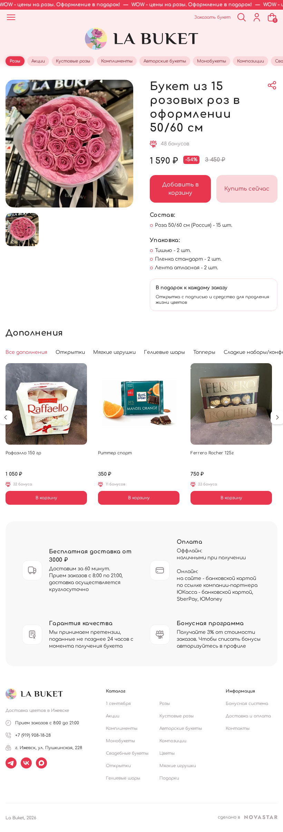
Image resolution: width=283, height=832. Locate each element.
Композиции (172, 740)
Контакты (238, 728)
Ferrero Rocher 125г (212, 453)
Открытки (118, 765)
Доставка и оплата (248, 716)
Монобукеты (120, 740)
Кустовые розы (176, 716)
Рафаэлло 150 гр (23, 453)
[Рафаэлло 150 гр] (46, 404)
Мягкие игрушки (177, 765)
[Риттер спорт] (138, 404)
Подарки (169, 778)
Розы (164, 703)
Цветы (167, 753)
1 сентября (118, 703)
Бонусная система (247, 703)
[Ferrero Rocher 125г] (231, 404)
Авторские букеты (180, 728)
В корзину (46, 497)
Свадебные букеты (127, 753)
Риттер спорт (115, 453)
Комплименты (121, 728)
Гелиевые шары (123, 778)
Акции (112, 716)
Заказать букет (212, 17)
